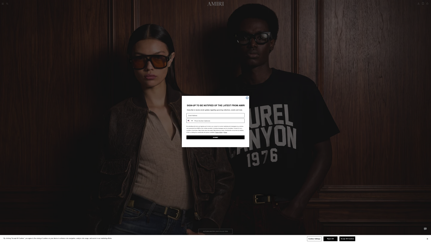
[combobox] (190, 121)
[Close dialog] (247, 98)
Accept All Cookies (347, 239)
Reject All (330, 239)
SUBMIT (215, 137)
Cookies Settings (314, 239)
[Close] (427, 238)
